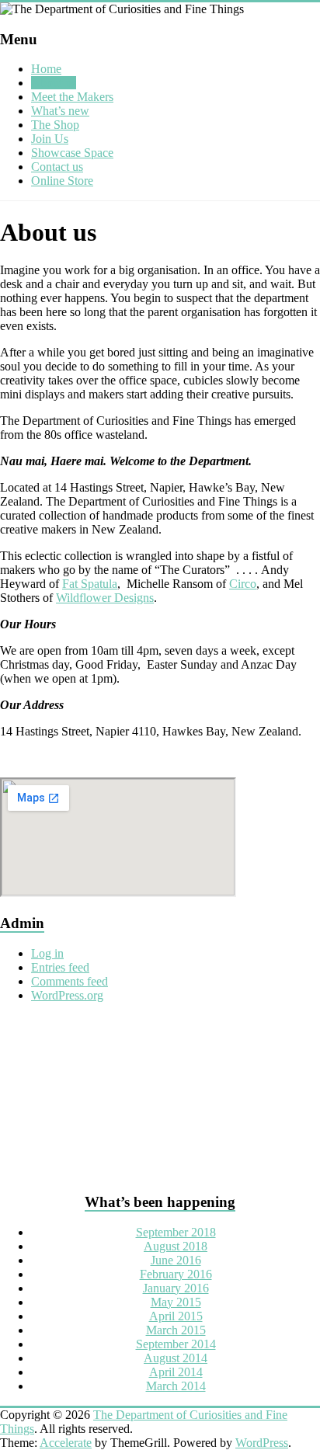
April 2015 (176, 1316)
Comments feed (69, 981)
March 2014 (176, 1386)
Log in (47, 953)
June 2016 (176, 1260)
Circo (242, 583)
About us (53, 82)
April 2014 (176, 1372)
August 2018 (175, 1246)
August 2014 (175, 1358)
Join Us (49, 138)
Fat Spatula (89, 583)
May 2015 (176, 1302)
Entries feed (60, 967)
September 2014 (176, 1344)
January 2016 (176, 1288)
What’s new (60, 110)
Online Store (62, 180)
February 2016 (176, 1274)
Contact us (57, 166)
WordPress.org (67, 995)
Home (46, 68)
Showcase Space (72, 152)
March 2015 (176, 1330)
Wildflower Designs (105, 597)
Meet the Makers (72, 96)
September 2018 (176, 1232)
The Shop (55, 124)
